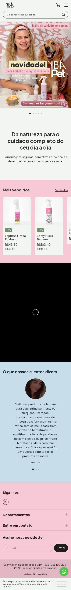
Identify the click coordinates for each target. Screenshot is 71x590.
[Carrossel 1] (35, 65)
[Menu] (66, 5)
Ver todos (61, 190)
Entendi (61, 584)
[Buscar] (63, 15)
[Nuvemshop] (35, 574)
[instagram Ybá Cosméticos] (6, 502)
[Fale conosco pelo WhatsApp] (64, 571)
